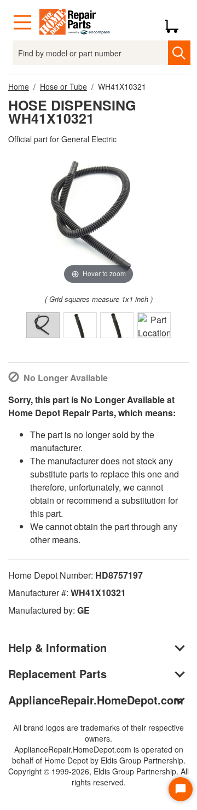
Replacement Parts (57, 673)
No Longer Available (66, 377)
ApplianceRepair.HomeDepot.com (95, 700)
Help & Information (57, 647)
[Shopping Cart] (176, 22)
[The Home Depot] (75, 22)
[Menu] (22, 22)
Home (18, 86)
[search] (179, 52)
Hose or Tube (63, 86)
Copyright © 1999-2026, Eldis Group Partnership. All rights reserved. (98, 777)
